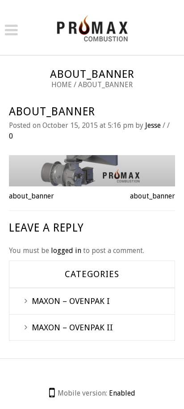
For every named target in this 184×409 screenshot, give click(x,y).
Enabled (122, 393)
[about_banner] (92, 170)
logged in (66, 250)
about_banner (52, 111)
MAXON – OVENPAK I (71, 301)
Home (61, 84)
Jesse (153, 125)
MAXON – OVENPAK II (72, 327)
